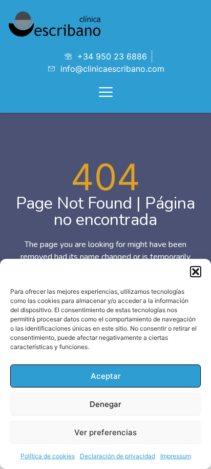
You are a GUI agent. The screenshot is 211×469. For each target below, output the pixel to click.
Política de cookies (47, 456)
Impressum (175, 456)
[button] (196, 272)
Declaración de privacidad (117, 456)
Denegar (105, 404)
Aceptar (106, 376)
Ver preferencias (105, 432)
